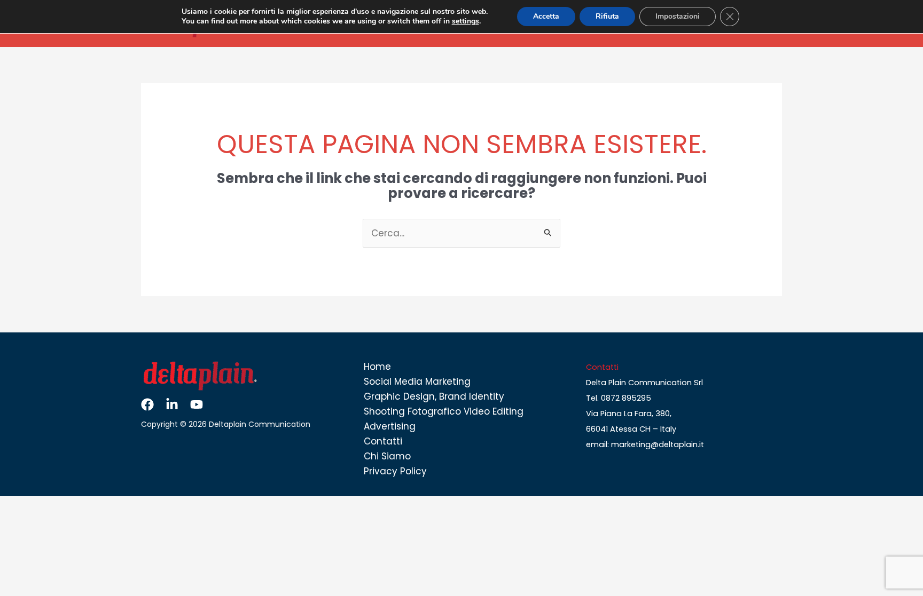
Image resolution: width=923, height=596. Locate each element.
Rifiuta (607, 16)
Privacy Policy (395, 471)
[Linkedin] (172, 404)
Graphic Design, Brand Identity (434, 396)
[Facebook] (147, 404)
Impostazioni (677, 16)
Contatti (383, 441)
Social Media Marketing (417, 381)
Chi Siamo (387, 456)
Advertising (390, 426)
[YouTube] (196, 404)
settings (465, 21)
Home (377, 366)
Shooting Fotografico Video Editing (443, 411)
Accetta (546, 16)
